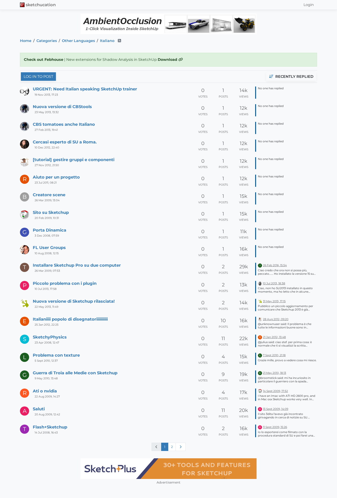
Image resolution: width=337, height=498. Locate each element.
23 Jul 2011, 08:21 (46, 182)
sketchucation (41, 4)
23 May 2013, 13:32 (47, 112)
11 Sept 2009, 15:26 (275, 427)
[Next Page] (181, 447)
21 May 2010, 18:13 (274, 373)
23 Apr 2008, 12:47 (47, 342)
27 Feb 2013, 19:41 (46, 129)
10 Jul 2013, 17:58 (46, 289)
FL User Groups (49, 247)
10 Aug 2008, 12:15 (47, 253)
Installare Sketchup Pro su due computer (77, 265)
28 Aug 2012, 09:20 (275, 319)
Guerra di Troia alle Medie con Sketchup (75, 372)
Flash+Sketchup (50, 427)
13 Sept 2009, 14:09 (275, 409)
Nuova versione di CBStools (62, 106)
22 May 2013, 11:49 (46, 306)
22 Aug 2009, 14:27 (47, 396)
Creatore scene (49, 194)
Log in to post (38, 76)
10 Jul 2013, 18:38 (274, 283)
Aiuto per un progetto (56, 177)
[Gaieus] (24, 249)
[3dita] (24, 303)
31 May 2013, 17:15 (274, 301)
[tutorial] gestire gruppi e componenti (73, 159)
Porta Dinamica (49, 230)
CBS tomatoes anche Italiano (64, 124)
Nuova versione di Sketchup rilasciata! (74, 301)
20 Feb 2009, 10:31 (47, 218)
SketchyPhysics (50, 337)
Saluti (39, 408)
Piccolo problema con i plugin (65, 283)
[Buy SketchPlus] (168, 468)
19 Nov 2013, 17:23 (46, 94)
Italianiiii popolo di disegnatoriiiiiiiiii (70, 319)
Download (168, 59)
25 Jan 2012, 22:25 (46, 324)
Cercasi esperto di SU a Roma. (65, 142)
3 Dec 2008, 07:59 (47, 235)
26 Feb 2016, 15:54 (275, 265)
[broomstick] (24, 214)
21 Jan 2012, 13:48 (274, 337)
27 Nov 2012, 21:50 (47, 165)
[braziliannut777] (24, 144)
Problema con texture (56, 355)
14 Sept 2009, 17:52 (275, 391)
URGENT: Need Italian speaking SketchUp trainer (85, 89)
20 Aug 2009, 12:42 (47, 414)
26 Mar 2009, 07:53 (47, 270)
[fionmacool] (24, 91)
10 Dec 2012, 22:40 (47, 147)
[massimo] (260, 283)
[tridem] (24, 161)
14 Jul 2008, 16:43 (46, 432)
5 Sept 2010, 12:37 (46, 360)
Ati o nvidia (45, 391)
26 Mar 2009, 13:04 (47, 200)
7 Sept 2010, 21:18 (274, 355)
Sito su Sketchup (51, 212)
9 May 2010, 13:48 (46, 378)
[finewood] (24, 108)
